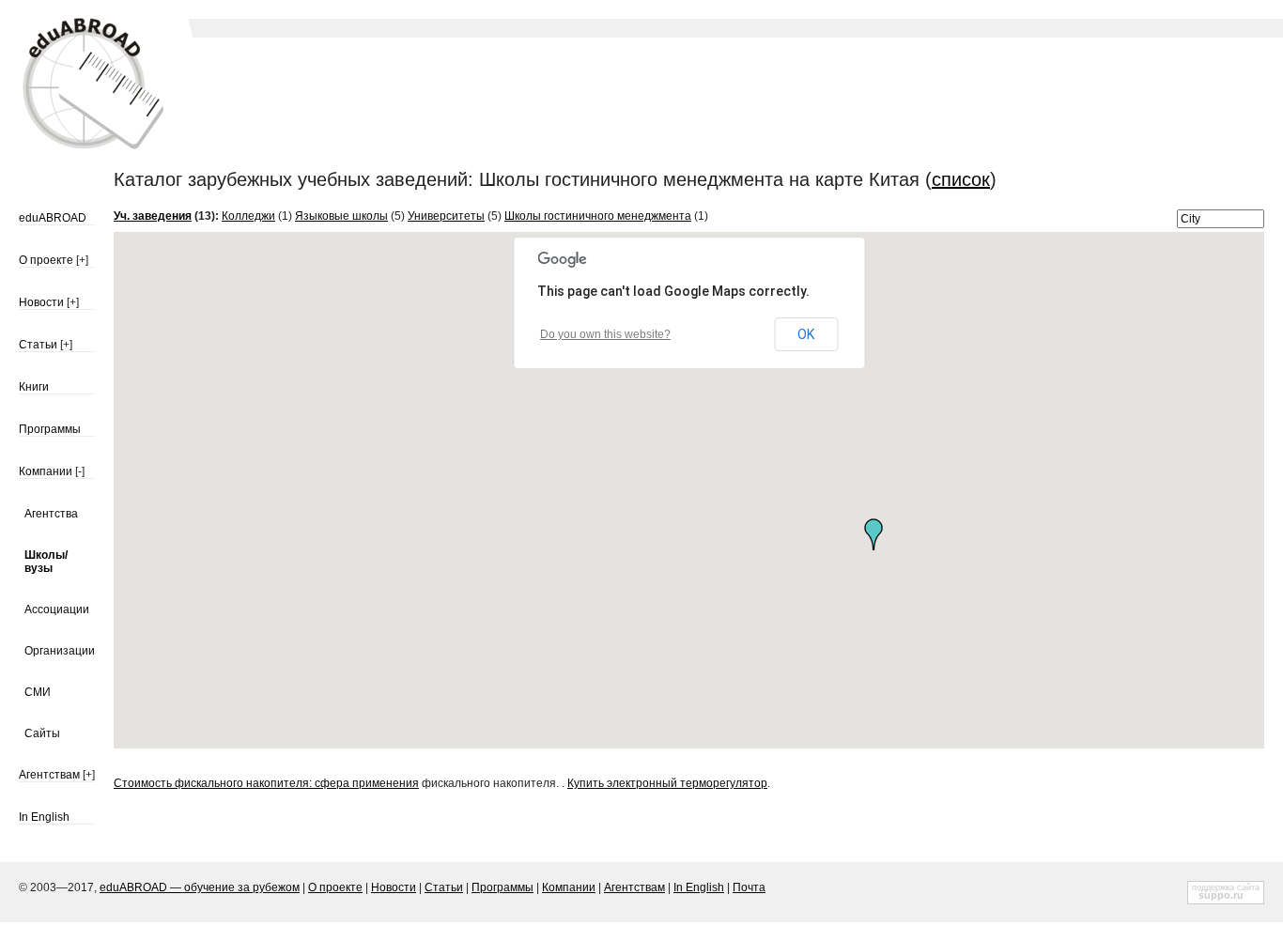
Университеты (446, 216)
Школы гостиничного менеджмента (597, 216)
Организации (59, 650)
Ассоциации (56, 609)
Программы (50, 429)
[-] (80, 471)
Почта (749, 887)
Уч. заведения (153, 216)
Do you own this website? (605, 334)
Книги (34, 386)
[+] (82, 260)
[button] (873, 534)
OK (805, 334)
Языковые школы (341, 216)
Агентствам (49, 774)
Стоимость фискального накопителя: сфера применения (266, 783)
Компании (45, 471)
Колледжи (248, 216)
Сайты (42, 733)
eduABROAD (52, 217)
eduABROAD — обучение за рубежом (200, 887)
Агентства (51, 513)
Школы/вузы (46, 561)
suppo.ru (1221, 895)
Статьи (38, 344)
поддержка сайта (1226, 887)
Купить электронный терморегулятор (667, 783)
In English (44, 817)
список (961, 179)
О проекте (46, 260)
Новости (41, 302)
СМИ (37, 692)
